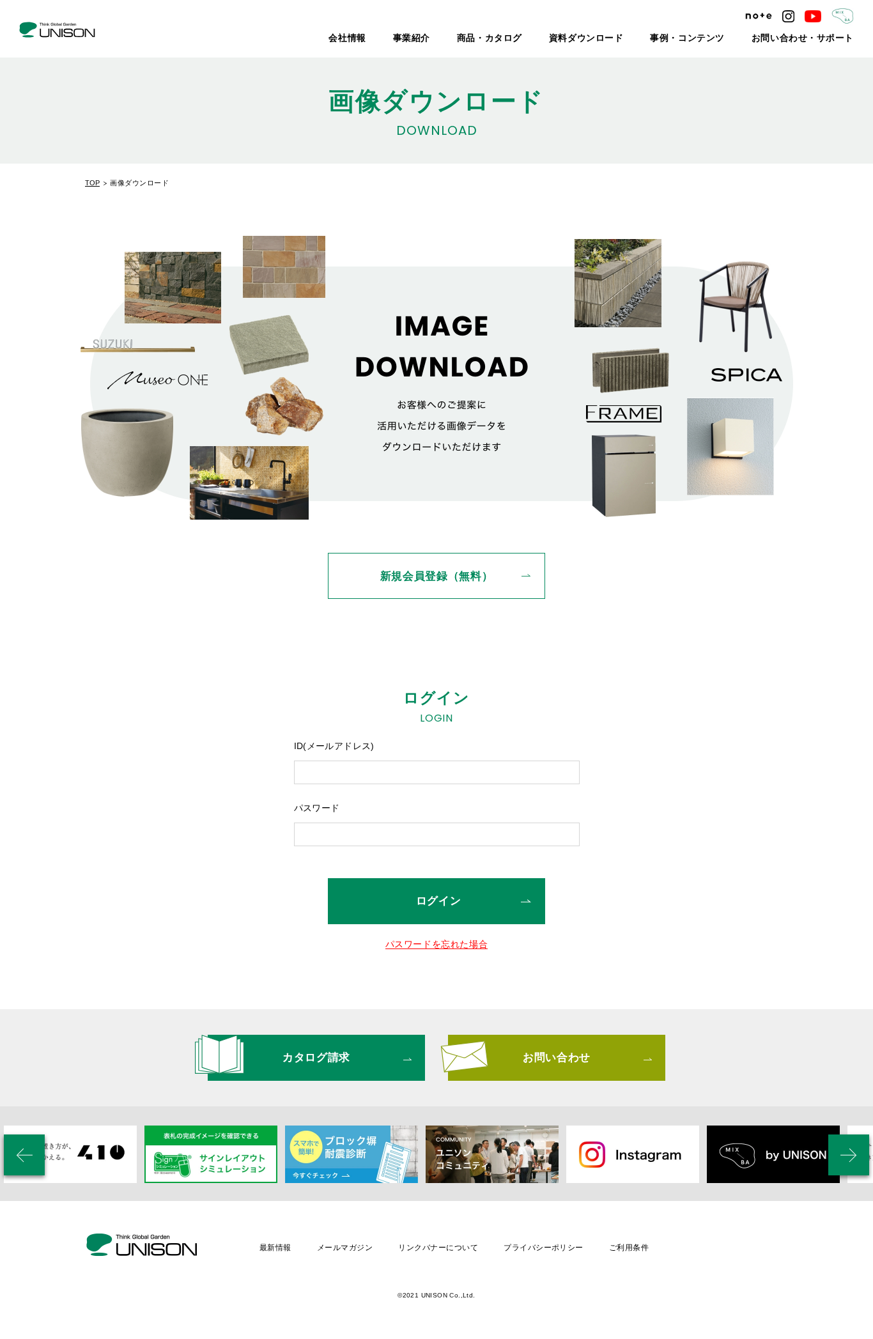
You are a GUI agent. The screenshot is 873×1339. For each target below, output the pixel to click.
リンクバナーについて (438, 1247)
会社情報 (427, 38)
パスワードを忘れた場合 (436, 944)
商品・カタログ (550, 38)
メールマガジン (345, 1247)
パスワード (317, 808)
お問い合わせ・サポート (813, 38)
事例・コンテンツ (717, 38)
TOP (92, 183)
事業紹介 (483, 38)
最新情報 (275, 1247)
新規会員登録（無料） (436, 576)
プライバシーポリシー (543, 1247)
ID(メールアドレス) (334, 746)
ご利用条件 (629, 1247)
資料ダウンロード (632, 38)
